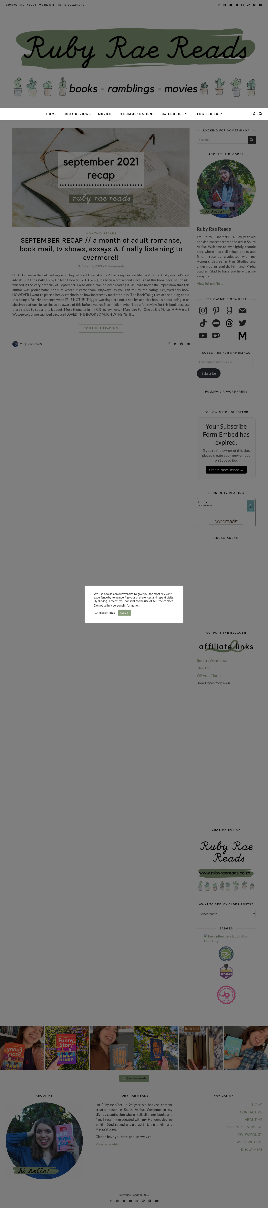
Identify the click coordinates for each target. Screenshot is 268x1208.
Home (51, 114)
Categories (173, 114)
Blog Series (206, 114)
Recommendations (137, 114)
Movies (105, 114)
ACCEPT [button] (124, 612)
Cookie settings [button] (105, 612)
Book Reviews (77, 114)
